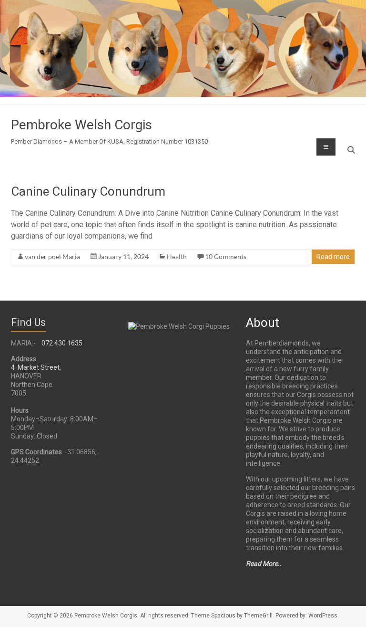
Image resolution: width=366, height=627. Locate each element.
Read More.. (264, 563)
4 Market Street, (36, 367)
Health (177, 256)
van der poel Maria (52, 256)
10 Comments (225, 256)
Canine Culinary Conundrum (88, 191)
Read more (333, 257)
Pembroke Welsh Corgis (81, 125)
